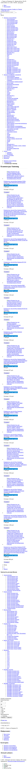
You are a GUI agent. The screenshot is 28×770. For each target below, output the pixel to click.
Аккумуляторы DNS (12, 580)
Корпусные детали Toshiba (14, 648)
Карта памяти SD (11, 108)
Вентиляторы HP (11, 615)
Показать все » (11, 24)
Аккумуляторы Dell (12, 23)
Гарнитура (9, 85)
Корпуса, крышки (11, 109)
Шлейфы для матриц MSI (14, 693)
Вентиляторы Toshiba (13, 622)
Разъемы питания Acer (13, 62)
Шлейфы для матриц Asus (14, 70)
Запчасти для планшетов (10, 747)
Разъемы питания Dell (13, 65)
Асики (5, 151)
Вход (5, 5)
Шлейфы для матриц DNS (14, 689)
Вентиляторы (10, 33)
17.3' (8, 666)
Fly (7, 142)
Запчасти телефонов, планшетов (12, 74)
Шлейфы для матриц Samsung (15, 694)
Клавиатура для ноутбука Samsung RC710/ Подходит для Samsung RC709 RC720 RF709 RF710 (15, 240)
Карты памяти (10, 104)
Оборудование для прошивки (14, 126)
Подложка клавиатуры (13, 148)
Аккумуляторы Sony (12, 587)
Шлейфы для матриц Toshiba (14, 696)
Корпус (9, 113)
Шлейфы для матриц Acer (14, 69)
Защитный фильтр (11, 117)
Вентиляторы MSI (12, 618)
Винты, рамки (10, 111)
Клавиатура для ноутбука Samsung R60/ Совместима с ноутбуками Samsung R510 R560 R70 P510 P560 (15, 287)
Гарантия (6, 738)
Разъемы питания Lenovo (14, 676)
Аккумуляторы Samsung (13, 586)
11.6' (8, 58)
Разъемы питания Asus (13, 63)
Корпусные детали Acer (13, 48)
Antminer (9, 152)
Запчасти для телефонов (10, 748)
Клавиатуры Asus (11, 44)
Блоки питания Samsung (13, 601)
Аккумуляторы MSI (12, 584)
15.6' (8, 664)
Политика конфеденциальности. (16, 761)
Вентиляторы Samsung (13, 619)
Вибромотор (10, 101)
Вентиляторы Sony (12, 621)
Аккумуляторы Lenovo (13, 583)
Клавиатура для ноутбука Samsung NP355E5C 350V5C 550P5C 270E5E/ (13, 435)
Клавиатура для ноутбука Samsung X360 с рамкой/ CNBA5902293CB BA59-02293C (15, 182)
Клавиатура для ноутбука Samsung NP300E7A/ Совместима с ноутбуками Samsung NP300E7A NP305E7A (14, 491)
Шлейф (9, 149)
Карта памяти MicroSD (13, 106)
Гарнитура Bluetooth (12, 87)
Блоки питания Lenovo (13, 600)
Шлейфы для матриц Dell (13, 72)
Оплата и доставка (9, 155)
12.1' (8, 655)
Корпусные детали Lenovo (14, 647)
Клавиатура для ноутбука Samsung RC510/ (15, 262)
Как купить (7, 156)
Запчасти (9, 97)
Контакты (6, 158)
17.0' (8, 665)
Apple (8, 94)
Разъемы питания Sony (13, 679)
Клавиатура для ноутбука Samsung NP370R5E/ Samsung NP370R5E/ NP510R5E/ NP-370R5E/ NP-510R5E (15, 388)
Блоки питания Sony (12, 603)
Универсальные (11, 608)
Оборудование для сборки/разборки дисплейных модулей (16, 128)
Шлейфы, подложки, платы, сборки (16, 145)
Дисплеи (9, 90)
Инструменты (10, 124)
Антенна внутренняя (12, 98)
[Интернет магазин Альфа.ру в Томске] (11, 9)
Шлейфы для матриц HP (13, 690)
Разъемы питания (11, 60)
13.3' (8, 657)
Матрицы (9, 54)
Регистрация (7, 6)
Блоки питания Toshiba (13, 604)
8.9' (8, 668)
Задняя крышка (11, 112)
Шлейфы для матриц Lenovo (14, 691)
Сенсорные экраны (12, 131)
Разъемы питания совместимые (15, 682)
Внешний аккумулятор (13, 84)
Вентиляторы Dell (11, 37)
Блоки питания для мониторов (15, 607)
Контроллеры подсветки (13, 120)
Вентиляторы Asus (12, 35)
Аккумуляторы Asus (12, 22)
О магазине (7, 737)
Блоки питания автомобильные (15, 605)
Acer (8, 91)
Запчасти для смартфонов (10, 749)
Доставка (6, 735)
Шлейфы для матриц (12, 67)
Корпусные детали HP (13, 646)
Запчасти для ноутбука (10, 745)
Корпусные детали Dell (13, 51)
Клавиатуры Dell (11, 629)
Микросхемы (10, 116)
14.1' (8, 661)
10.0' (8, 55)
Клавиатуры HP (11, 630)
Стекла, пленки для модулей (14, 138)
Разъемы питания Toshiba (14, 680)
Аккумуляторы (11, 19)
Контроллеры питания (13, 119)
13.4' (8, 658)
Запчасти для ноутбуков (10, 17)
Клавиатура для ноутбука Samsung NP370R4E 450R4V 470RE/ (13, 412)
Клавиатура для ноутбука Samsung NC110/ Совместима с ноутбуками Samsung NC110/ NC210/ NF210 (15, 517)
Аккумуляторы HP (12, 582)
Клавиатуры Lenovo (12, 632)
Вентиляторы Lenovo (12, 616)
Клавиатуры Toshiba (12, 639)
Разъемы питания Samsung (14, 678)
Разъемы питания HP (12, 675)
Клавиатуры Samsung (13, 636)
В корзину (6, 192)
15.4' (8, 662)
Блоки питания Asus (12, 30)
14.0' (8, 659)
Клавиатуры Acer (11, 41)
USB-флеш (10, 105)
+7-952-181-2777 (5, 10)
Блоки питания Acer (12, 27)
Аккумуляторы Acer (12, 20)
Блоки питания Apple (12, 28)
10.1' (8, 56)
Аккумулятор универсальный (15, 81)
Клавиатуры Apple (12, 42)
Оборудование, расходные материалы (17, 123)
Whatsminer (10, 154)
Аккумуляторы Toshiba (13, 589)
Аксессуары (10, 83)
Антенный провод (12, 99)
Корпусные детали (12, 47)
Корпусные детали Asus (13, 49)
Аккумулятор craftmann (13, 77)
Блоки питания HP (12, 598)
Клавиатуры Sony (12, 637)
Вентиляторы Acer (12, 34)
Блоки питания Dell (12, 597)
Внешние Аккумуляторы (13, 590)
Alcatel (8, 92)
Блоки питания (11, 26)
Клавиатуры (10, 40)
